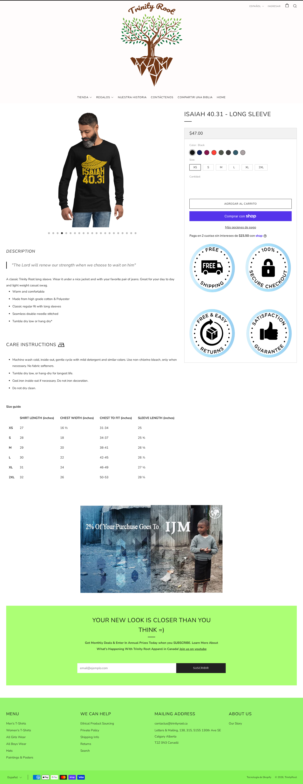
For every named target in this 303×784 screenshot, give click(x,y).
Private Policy (89, 730)
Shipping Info (89, 737)
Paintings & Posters (19, 757)
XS (195, 167)
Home (221, 97)
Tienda (82, 97)
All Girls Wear (16, 737)
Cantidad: (195, 176)
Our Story (235, 723)
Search (85, 751)
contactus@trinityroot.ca (171, 723)
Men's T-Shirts (16, 723)
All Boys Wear (16, 744)
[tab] (49, 233)
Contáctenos (162, 97)
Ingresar (274, 6)
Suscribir (201, 668)
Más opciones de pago (240, 227)
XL (247, 167)
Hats (9, 751)
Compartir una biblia (195, 97)
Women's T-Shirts (18, 730)
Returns (85, 744)
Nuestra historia (132, 97)
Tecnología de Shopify (259, 777)
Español (255, 6)
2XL (261, 167)
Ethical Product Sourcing (97, 723)
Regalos (103, 97)
